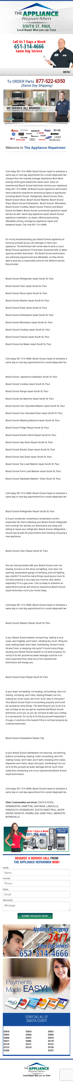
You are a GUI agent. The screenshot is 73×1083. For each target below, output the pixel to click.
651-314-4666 (29, 46)
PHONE (6, 878)
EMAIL (6, 889)
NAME (6, 867)
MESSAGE (8, 900)
